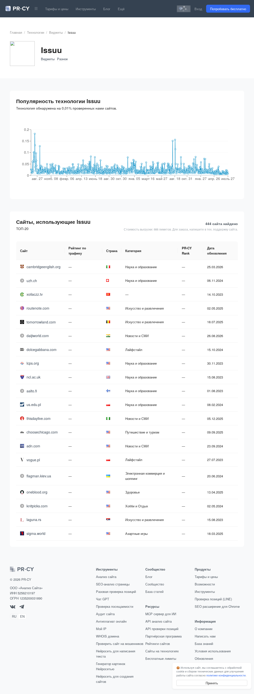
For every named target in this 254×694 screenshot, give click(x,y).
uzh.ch (32, 280)
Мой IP (101, 628)
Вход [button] (198, 8)
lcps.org (33, 363)
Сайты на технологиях (162, 651)
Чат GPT (102, 599)
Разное (62, 59)
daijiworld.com (38, 335)
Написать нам (205, 636)
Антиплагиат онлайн (111, 621)
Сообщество (154, 584)
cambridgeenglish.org (44, 266)
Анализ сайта (106, 576)
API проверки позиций (161, 628)
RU (14, 616)
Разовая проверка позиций (116, 591)
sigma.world (36, 533)
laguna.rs (34, 519)
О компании (203, 628)
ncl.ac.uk (33, 377)
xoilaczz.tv (35, 294)
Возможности (205, 584)
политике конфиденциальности (226, 675)
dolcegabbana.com (42, 349)
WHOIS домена (107, 636)
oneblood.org (37, 492)
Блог (106, 8)
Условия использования (213, 651)
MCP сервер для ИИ (160, 613)
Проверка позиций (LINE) (213, 599)
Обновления (204, 658)
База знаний (204, 643)
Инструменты (86, 8)
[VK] (12, 607)
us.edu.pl (34, 404)
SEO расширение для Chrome (217, 606)
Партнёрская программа (163, 636)
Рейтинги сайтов (157, 643)
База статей (154, 591)
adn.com (33, 445)
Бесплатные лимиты (160, 658)
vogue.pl (33, 459)
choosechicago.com (42, 432)
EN (22, 616)
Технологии (35, 32)
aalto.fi (32, 390)
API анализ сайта (158, 621)
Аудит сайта (105, 613)
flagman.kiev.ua (39, 475)
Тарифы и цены (56, 8)
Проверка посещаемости (114, 606)
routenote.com (38, 308)
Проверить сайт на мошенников (119, 643)
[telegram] (21, 607)
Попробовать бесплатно (228, 8)
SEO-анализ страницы (112, 584)
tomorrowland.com (41, 321)
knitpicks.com (37, 505)
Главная (16, 32)
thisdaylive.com (39, 418)
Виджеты (56, 32)
